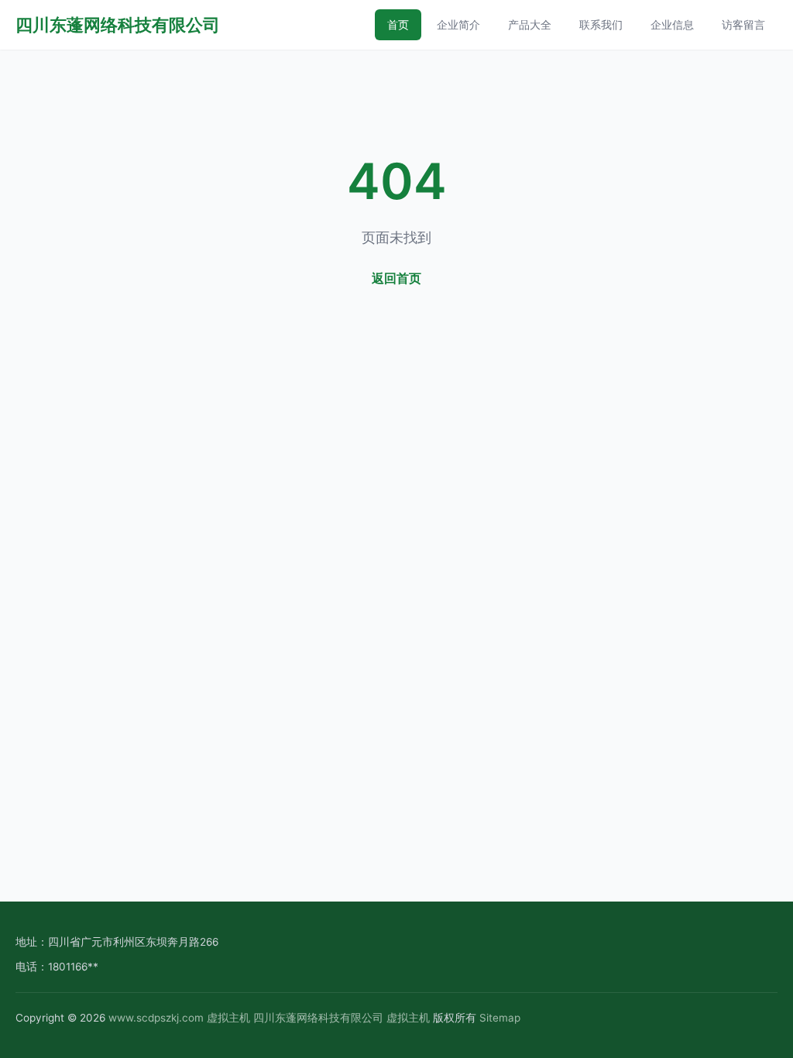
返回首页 (396, 278)
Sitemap (499, 1018)
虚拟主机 (228, 1018)
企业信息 (672, 24)
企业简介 (458, 24)
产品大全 (529, 24)
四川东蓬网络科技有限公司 (117, 25)
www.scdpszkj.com (156, 1018)
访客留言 (743, 24)
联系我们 (601, 24)
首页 (398, 24)
